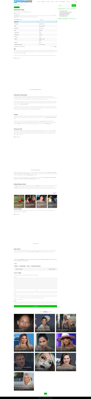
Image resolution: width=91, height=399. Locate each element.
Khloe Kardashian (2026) (64, 14)
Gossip (48, 1)
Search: (41, 19)
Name (15, 290)
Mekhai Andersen (19, 269)
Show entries (18, 19)
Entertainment (62, 1)
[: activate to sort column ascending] (48, 22)
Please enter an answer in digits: (18, 299)
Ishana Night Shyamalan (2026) (65, 12)
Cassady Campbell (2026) (64, 13)
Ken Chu (29, 130)
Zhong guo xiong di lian (36, 266)
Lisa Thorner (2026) (63, 10)
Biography (43, 1)
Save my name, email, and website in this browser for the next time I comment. (31, 297)
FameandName (21, 259)
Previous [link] (52, 46)
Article (52, 1)
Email (37, 290)
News (57, 1)
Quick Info (16, 21)
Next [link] (55, 46)
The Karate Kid (43, 121)
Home (38, 1)
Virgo (28, 266)
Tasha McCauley (52, 269)
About (68, 1)
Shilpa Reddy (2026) (63, 15)
